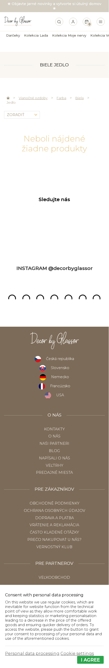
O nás (54, 436)
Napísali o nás (54, 458)
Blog (54, 451)
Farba (61, 98)
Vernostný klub (54, 547)
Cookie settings (77, 653)
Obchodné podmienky (54, 503)
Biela (79, 98)
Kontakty (54, 429)
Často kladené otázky (54, 532)
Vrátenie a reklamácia (54, 525)
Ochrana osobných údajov (54, 510)
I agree (90, 659)
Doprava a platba (54, 518)
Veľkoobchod (54, 577)
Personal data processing (32, 653)
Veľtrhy (54, 465)
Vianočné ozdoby (33, 98)
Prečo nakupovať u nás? (54, 539)
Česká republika (60, 358)
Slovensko (60, 368)
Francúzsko (60, 386)
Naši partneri (54, 443)
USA (60, 395)
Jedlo (11, 102)
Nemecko (60, 377)
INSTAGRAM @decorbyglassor (54, 268)
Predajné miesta (54, 472)
